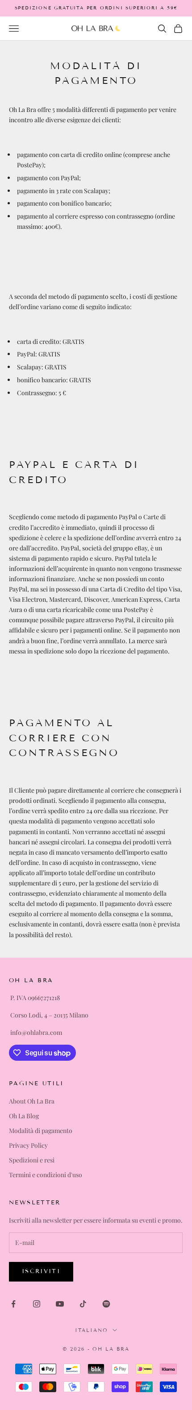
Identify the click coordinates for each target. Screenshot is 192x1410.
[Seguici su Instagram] (36, 1303)
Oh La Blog (24, 1116)
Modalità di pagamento (40, 1130)
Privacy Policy (28, 1145)
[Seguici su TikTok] (83, 1303)
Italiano (91, 1330)
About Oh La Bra (31, 1101)
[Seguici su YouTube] (59, 1303)
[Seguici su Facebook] (13, 1303)
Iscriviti (41, 1271)
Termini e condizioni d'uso (45, 1174)
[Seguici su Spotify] (106, 1303)
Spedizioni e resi (31, 1160)
